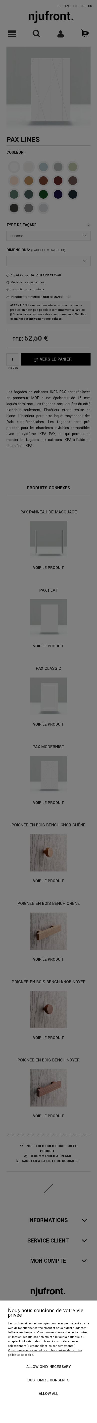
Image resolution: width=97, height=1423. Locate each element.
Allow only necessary (48, 1366)
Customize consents (48, 1380)
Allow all (48, 1393)
